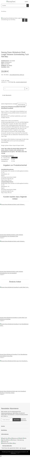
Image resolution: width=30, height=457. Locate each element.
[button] (21, 1)
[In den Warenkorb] (2, 16)
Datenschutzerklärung (6, 413)
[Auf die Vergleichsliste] (23, 20)
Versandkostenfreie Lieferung (17, 74)
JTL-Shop (17, 453)
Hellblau (15, 157)
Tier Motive (9, 65)
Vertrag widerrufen (7, 445)
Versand (24, 448)
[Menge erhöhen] (26, 91)
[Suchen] (28, 5)
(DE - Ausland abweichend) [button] (20, 82)
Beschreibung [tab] (21, 104)
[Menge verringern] (2, 88)
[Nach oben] (0, 456)
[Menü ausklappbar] (3, 1)
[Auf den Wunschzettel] (26, 20)
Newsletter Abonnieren (24, 419)
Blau (12, 157)
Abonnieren (17, 419)
